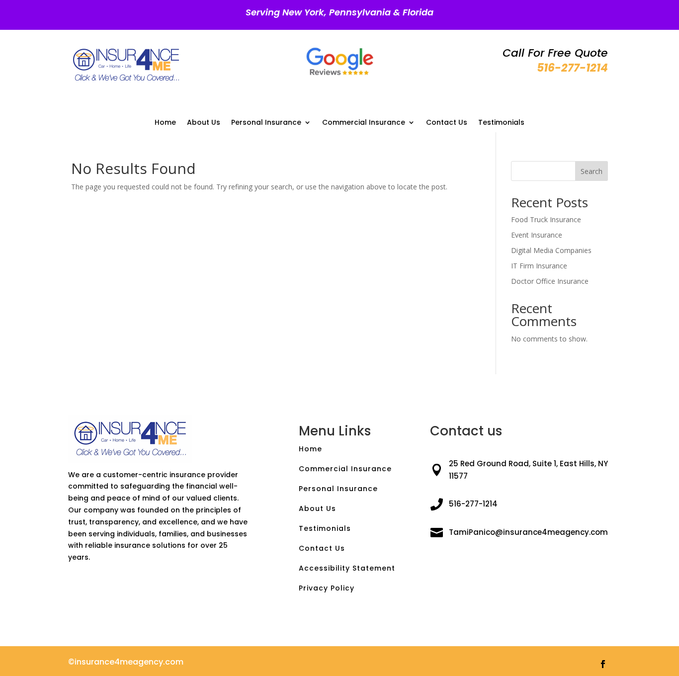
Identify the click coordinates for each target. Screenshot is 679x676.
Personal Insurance (266, 123)
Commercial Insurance (363, 123)
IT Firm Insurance (539, 265)
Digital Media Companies (551, 250)
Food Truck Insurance (546, 219)
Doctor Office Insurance (550, 281)
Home (165, 123)
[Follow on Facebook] (603, 664)
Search (591, 171)
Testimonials (501, 123)
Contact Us (446, 123)
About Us (203, 123)
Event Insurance (536, 235)
